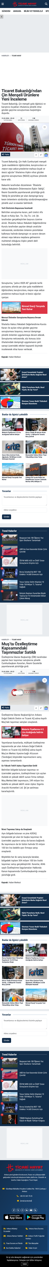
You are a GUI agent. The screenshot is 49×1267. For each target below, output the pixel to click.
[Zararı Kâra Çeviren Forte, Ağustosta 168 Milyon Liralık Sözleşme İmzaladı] (13, 447)
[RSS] (35, 1210)
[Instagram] (22, 1210)
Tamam (24, 1264)
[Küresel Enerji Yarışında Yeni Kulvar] (13, 469)
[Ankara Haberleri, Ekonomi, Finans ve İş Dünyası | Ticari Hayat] (24, 4)
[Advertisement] (24, 73)
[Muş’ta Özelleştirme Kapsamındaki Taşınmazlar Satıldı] (24, 690)
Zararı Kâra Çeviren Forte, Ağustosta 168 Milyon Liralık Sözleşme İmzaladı (11, 457)
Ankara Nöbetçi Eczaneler (10, 1230)
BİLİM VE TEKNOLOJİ (33, 11)
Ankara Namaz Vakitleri (15, 1236)
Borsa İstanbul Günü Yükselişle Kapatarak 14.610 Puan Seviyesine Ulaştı (12, 960)
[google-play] (35, 1217)
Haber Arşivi (33, 1248)
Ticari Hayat (16, 56)
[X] (18, 1210)
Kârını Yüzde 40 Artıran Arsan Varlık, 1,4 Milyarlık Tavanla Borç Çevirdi (36, 434)
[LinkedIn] (27, 1210)
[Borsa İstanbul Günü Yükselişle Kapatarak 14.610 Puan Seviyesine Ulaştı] (13, 950)
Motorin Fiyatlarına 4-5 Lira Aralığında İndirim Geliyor (11, 433)
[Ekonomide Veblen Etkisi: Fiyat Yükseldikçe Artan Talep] (36, 447)
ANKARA (17, 11)
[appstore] (13, 1217)
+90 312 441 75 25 (26, 1196)
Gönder (6, 517)
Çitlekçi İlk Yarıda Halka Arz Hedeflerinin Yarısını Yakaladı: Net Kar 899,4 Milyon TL (36, 479)
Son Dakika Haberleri (13, 1248)
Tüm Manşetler (33, 1243)
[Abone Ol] (46, 155)
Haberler (5, 56)
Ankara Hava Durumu (36, 1229)
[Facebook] (14, 1210)
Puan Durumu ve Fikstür (14, 1243)
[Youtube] (31, 1210)
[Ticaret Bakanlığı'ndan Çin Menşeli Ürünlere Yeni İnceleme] (24, 137)
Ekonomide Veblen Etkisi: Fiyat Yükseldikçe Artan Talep (36, 456)
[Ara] (46, 4)
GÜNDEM (6, 11)
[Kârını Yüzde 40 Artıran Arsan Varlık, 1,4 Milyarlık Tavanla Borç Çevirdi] (36, 424)
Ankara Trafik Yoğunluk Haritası (35, 1237)
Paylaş (7, 154)
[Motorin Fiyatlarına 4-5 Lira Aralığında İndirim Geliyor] (13, 424)
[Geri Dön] (1, 17)
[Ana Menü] (3, 4)
